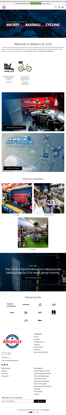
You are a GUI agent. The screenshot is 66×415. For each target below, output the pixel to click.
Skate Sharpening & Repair (42, 373)
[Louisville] (53, 304)
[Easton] (40, 304)
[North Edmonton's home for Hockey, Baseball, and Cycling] (4, 7)
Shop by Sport (38, 347)
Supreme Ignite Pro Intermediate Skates (9, 78)
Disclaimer (37, 389)
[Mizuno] (26, 312)
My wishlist (5, 376)
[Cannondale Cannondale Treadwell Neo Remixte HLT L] (25, 67)
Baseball (33, 249)
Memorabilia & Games (41, 352)
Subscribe (40, 401)
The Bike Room (49, 215)
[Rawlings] (40, 312)
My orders (5, 373)
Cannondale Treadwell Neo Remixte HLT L (25, 78)
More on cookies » (46, 3)
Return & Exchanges (40, 384)
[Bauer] (26, 304)
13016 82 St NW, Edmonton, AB (10, 360)
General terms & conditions (42, 386)
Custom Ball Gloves (40, 379)
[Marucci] (12, 312)
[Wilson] (40, 320)
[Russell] (53, 312)
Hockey (17, 215)
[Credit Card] (28, 412)
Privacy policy (38, 391)
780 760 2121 (5, 357)
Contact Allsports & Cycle (42, 371)
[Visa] (34, 412)
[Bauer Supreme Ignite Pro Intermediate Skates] (9, 67)
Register (4, 371)
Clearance (37, 350)
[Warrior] (26, 320)
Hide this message (35, 3)
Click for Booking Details (33, 278)
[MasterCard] (31, 412)
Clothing (36, 344)
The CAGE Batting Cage (41, 376)
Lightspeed (46, 410)
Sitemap (36, 394)
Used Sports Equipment (41, 381)
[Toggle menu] (62, 7)
